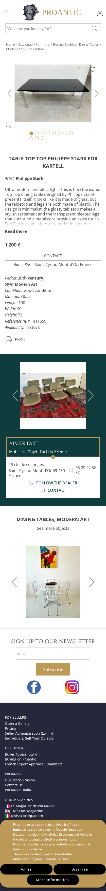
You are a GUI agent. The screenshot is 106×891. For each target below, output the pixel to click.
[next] (90, 395)
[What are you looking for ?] (94, 28)
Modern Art (14, 49)
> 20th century (33, 49)
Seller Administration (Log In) (29, 733)
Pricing (10, 728)
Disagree (79, 869)
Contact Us (14, 785)
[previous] (16, 395)
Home (10, 44)
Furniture (42, 44)
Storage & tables (64, 44)
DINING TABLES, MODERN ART (53, 519)
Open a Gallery (17, 723)
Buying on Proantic (20, 759)
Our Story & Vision (20, 780)
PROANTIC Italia (18, 790)
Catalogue (25, 44)
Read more (16, 231)
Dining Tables (89, 44)
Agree (26, 869)
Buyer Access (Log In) (22, 754)
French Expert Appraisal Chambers (34, 764)
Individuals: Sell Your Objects (29, 738)
